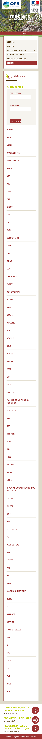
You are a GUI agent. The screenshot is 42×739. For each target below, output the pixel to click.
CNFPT (10, 284)
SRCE (9, 661)
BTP (8, 176)
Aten (9, 145)
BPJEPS (10, 168)
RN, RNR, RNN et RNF (16, 591)
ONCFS (10, 506)
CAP (8, 199)
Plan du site (25, 737)
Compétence (13, 238)
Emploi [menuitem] (10, 46)
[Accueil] (22, 17)
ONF (8, 514)
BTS (8, 184)
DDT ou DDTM (13, 292)
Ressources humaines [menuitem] (16, 50)
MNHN (9, 472)
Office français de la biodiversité (16, 709)
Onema (10, 498)
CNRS (9, 230)
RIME (9, 583)
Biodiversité (13, 153)
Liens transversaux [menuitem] (16, 59)
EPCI (9, 385)
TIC (8, 668)
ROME (9, 599)
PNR (8, 522)
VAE (8, 691)
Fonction (11, 411)
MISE (9, 457)
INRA (9, 441)
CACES (10, 246)
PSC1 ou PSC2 (13, 545)
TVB (8, 676)
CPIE (9, 222)
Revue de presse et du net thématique (17, 727)
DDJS (9, 346)
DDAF (9, 330)
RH (8, 576)
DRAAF (10, 361)
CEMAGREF (12, 276)
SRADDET (11, 614)
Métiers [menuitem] (11, 42)
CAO (9, 191)
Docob (10, 354)
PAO (8, 568)
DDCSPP (10, 338)
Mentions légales (12, 737)
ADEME (10, 130)
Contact (33, 737)
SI (7, 645)
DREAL (10, 315)
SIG (8, 653)
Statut (10, 622)
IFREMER (10, 434)
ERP (8, 377)
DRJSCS (10, 300)
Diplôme (11, 323)
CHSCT (10, 207)
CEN (8, 269)
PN (8, 537)
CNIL (9, 215)
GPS (8, 418)
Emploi (10, 392)
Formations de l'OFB (17, 718)
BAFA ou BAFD (13, 161)
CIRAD (9, 261)
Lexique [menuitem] (10, 63)
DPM (9, 307)
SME (8, 637)
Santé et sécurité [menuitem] (15, 55)
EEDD (9, 369)
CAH (8, 253)
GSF (8, 426)
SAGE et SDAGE (14, 630)
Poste (10, 560)
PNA (8, 552)
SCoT (9, 606)
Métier (10, 465)
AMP (9, 137)
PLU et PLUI (12, 529)
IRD (8, 449)
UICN (9, 684)
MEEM (9, 480)
